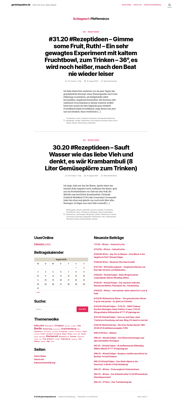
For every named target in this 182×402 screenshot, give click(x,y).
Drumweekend (47, 331)
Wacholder (70, 219)
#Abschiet (39, 325)
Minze (75, 334)
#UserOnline (126, 5)
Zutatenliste (91, 123)
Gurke (78, 212)
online (42, 244)
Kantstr (43, 334)
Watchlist (43, 341)
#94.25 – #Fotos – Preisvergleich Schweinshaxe (116, 369)
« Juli (37, 292)
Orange (77, 121)
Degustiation (38, 331)
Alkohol (79, 210)
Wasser (74, 123)
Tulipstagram (65, 339)
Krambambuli (102, 118)
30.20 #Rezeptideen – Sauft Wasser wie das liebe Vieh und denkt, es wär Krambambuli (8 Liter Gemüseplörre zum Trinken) (91, 158)
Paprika (36, 336)
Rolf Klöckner (96, 217)
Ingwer (84, 331)
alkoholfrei (86, 210)
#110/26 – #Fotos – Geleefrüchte (109, 249)
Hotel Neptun (78, 331)
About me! (138, 5)
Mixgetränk (70, 121)
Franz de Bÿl (55, 331)
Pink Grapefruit (96, 121)
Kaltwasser (93, 118)
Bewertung (47, 329)
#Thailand (59, 326)
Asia (79, 326)
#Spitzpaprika (71, 210)
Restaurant (52, 336)
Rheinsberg (62, 336)
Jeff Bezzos (85, 212)
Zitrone (52, 341)
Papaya (83, 334)
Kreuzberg (57, 334)
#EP (84, 32)
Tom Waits (57, 339)
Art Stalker (73, 326)
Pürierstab (78, 217)
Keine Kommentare (110, 81)
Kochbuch (50, 334)
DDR (78, 329)
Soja (40, 339)
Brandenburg (56, 329)
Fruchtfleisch (70, 212)
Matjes (64, 334)
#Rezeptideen (93, 32)
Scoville (36, 339)
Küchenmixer (70, 214)
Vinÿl (80, 339)
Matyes (70, 334)
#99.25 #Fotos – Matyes (105, 333)
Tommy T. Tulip (76, 81)
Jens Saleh (37, 334)
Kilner (100, 212)
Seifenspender (111, 217)
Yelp (47, 341)
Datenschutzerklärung (152, 5)
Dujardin (100, 210)
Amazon (94, 210)
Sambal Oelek (80, 336)
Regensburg (42, 336)
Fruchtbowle (70, 118)
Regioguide (87, 217)
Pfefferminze (85, 121)
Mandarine (111, 118)
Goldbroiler (71, 331)
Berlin (38, 328)
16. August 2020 (92, 81)
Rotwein (73, 336)
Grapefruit (84, 118)
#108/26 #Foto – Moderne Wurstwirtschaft (114, 262)
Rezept (104, 121)
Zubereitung (82, 123)
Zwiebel (95, 219)
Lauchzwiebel (81, 214)
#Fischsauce (49, 326)
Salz (103, 217)
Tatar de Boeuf (47, 339)
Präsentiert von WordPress (87, 397)
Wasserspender (85, 219)
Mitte (79, 334)
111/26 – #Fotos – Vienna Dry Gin (109, 244)
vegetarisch (74, 339)
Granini (78, 118)
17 (38, 280)
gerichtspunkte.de (20, 5)
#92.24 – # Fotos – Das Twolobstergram (113, 382)
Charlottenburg (68, 328)
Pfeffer (97, 214)
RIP (68, 336)
